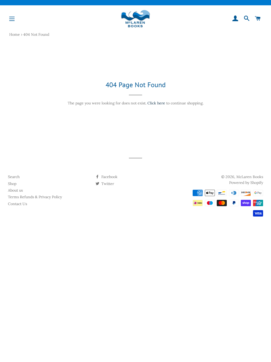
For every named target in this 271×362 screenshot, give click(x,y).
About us (15, 190)
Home (14, 34)
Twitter (107, 183)
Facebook (109, 176)
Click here (156, 103)
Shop (12, 183)
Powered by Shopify (246, 182)
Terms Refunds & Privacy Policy (35, 197)
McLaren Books (249, 176)
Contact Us (17, 203)
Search (14, 176)
